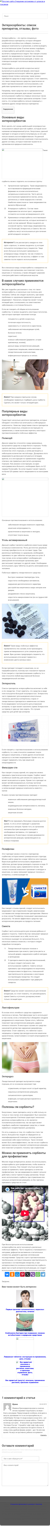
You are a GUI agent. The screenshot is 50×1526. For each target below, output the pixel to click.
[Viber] (32, 1274)
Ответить (43, 1435)
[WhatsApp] (37, 1274)
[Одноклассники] (12, 1274)
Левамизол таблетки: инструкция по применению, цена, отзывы (25, 1358)
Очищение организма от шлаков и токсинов (26, 1504)
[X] (27, 1274)
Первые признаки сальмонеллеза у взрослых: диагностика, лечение (25, 1310)
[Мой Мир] (17, 1274)
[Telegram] (43, 1274)
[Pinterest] (22, 1274)
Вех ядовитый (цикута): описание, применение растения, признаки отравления (25, 1381)
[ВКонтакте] (7, 1274)
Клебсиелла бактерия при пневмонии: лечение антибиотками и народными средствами (25, 1334)
